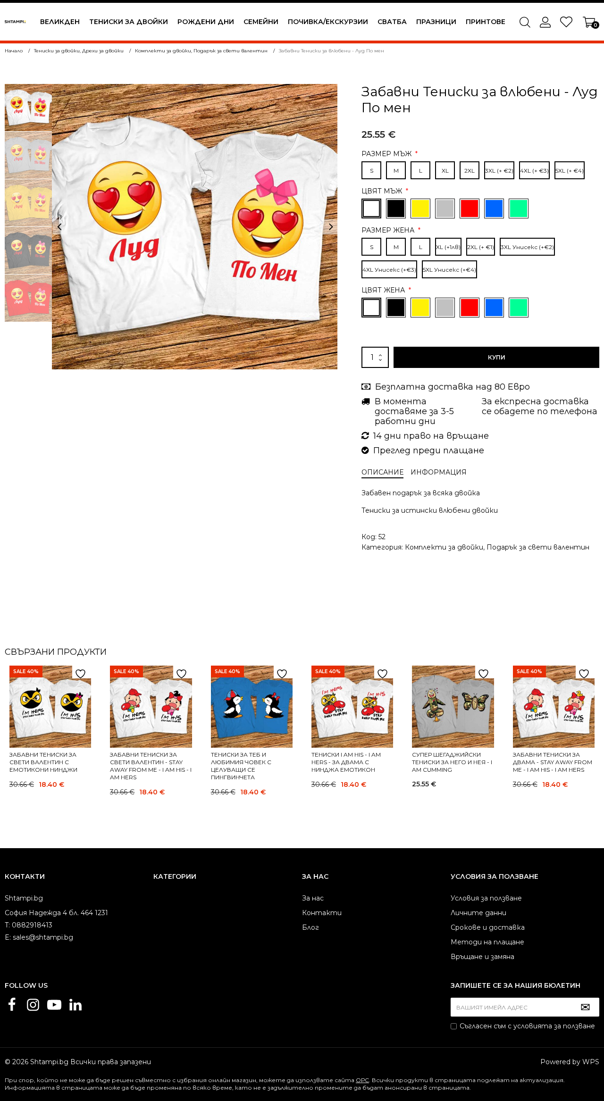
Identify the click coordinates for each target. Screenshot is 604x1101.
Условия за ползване (486, 898)
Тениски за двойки (128, 21)
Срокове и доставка (488, 927)
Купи (496, 357)
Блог (310, 927)
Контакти (322, 913)
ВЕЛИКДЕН (60, 21)
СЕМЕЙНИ (260, 21)
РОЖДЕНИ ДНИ (205, 21)
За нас (313, 898)
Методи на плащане (487, 942)
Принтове (485, 21)
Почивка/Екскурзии (328, 21)
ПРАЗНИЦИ (436, 21)
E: (8, 937)
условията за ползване (554, 1026)
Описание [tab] (382, 472)
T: (7, 925)
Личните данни (478, 913)
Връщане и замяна (482, 956)
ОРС (362, 1080)
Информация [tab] (439, 472)
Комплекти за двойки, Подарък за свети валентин (497, 547)
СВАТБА (392, 21)
